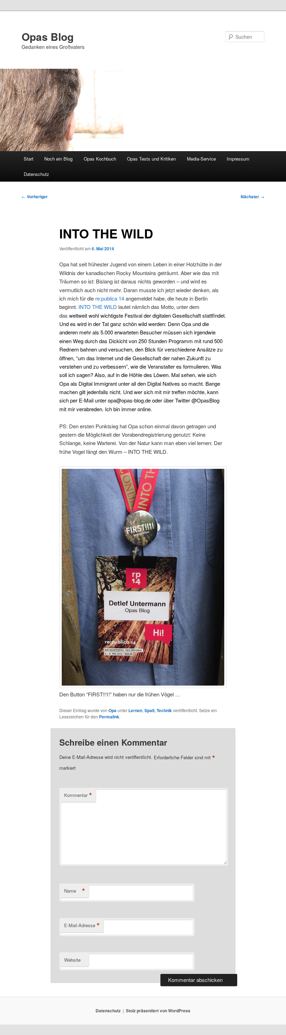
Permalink (109, 717)
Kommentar (78, 795)
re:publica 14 (109, 298)
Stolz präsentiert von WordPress (158, 1010)
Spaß (149, 710)
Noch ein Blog (58, 158)
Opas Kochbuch (100, 158)
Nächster (252, 196)
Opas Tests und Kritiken (151, 158)
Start (28, 158)
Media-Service (201, 158)
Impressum (238, 158)
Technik (164, 710)
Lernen (135, 710)
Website (72, 959)
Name (74, 890)
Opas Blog (48, 36)
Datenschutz (36, 174)
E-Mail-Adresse (82, 925)
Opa (112, 710)
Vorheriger (35, 196)
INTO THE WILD (97, 306)
